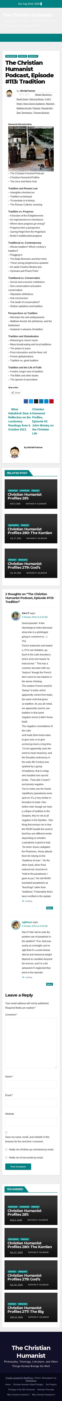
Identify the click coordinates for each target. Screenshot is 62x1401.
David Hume (22, 99)
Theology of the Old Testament (21, 1389)
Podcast (22, 56)
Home (8, 1384)
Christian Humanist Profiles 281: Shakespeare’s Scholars (28, 498)
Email (9, 1095)
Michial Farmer (27, 91)
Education (13, 490)
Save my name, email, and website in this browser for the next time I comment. (27, 1139)
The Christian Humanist (27, 15)
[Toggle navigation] (56, 38)
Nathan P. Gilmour (35, 504)
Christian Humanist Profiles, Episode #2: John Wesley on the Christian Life (43, 421)
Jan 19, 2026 (16, 1317)
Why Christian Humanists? (43, 1395)
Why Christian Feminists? (18, 1395)
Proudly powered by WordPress (20, 1378)
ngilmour (27, 922)
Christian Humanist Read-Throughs (28, 1384)
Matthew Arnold (24, 108)
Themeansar (30, 1381)
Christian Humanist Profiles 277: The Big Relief (26, 1311)
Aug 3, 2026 (16, 1220)
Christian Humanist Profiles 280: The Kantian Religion (30, 533)
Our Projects (51, 1384)
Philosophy (11, 56)
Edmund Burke (36, 99)
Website (9, 1114)
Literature (24, 490)
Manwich (50, 103)
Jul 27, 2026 (16, 1252)
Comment (11, 1014)
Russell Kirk (47, 108)
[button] (50, 37)
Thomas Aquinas (41, 112)
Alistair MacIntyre (43, 94)
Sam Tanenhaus (24, 112)
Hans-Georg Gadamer (34, 103)
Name (9, 1076)
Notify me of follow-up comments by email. (31, 1149)
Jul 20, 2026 (16, 1285)
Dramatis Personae (45, 1389)
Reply (49, 908)
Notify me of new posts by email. (26, 1157)
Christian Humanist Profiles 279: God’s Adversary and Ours (25, 567)
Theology (33, 56)
